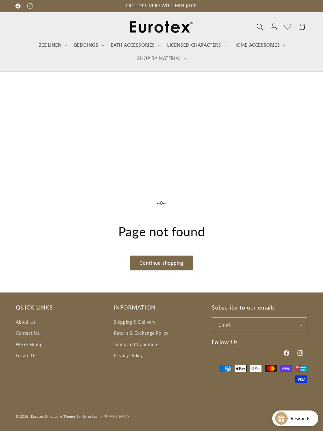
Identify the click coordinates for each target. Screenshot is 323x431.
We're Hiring (29, 344)
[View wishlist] (288, 27)
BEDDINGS (86, 45)
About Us (26, 322)
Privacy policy (117, 416)
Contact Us (27, 333)
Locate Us (26, 355)
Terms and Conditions (137, 344)
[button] (52, 45)
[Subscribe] (300, 324)
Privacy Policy (128, 355)
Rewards (303, 418)
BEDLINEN (50, 45)
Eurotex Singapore (46, 416)
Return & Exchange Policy (141, 333)
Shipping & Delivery (135, 322)
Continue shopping (161, 263)
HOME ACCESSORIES (256, 45)
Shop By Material (159, 58)
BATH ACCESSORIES (133, 45)
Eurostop (90, 416)
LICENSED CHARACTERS (194, 45)
